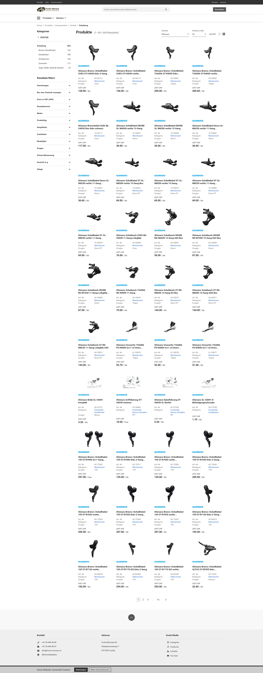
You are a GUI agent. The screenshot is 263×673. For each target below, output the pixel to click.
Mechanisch (99, 81)
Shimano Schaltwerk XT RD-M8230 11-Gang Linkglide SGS (93, 346)
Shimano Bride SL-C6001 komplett (90, 401)
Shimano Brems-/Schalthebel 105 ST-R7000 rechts (168, 458)
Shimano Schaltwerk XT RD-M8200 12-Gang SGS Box (206, 291)
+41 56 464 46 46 (49, 642)
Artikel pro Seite (198, 31)
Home (39, 25)
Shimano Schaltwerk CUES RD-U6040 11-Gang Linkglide (131, 236)
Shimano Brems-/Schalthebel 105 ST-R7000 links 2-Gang (130, 458)
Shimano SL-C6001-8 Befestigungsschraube (203, 401)
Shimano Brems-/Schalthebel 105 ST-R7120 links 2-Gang (206, 513)
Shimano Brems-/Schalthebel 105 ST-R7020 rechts (92, 513)
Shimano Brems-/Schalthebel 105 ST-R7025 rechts (168, 513)
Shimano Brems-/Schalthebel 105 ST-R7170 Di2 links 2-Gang (131, 568)
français (223, 2)
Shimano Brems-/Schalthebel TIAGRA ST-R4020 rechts (206, 72)
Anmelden (219, 9)
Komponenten (61, 25)
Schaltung (83, 25)
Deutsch (215, 2)
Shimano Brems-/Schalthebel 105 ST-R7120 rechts (92, 568)
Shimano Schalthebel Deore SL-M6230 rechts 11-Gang (208, 127)
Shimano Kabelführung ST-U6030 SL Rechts (167, 401)
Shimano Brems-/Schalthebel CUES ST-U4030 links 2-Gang (93, 72)
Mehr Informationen (100, 669)
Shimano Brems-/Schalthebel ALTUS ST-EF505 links (206, 568)
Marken (60, 18)
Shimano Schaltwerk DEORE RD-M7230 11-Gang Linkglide (93, 291)
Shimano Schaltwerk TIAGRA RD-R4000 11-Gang (130, 291)
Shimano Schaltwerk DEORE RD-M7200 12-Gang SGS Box (206, 236)
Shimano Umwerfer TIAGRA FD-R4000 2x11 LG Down (130, 346)
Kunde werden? (56, 2)
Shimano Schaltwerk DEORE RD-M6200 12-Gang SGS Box (168, 236)
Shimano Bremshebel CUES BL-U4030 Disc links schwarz (93, 127)
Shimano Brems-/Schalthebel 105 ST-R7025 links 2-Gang (130, 513)
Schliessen (81, 669)
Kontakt (40, 2)
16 (158, 599)
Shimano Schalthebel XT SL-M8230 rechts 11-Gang (206, 182)
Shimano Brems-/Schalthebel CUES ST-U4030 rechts (130, 72)
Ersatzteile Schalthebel (99, 411)
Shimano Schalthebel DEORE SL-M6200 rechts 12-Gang (130, 127)
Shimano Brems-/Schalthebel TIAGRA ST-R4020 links (168, 72)
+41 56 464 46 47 (49, 646)
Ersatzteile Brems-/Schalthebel (139, 412)
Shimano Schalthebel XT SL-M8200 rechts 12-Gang (168, 182)
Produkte (47, 18)
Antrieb (73, 25)
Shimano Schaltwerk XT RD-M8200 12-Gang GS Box (168, 291)
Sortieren (165, 31)
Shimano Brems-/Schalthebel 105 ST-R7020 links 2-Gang (206, 458)
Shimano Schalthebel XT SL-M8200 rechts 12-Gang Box (130, 182)
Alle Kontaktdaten (49, 655)
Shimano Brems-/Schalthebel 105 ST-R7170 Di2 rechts (168, 568)
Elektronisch (137, 577)
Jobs (47, 2)
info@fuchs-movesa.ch (51, 650)
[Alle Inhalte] (39, 18)
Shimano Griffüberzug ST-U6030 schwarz (129, 401)
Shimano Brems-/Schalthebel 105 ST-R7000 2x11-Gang (92, 458)
